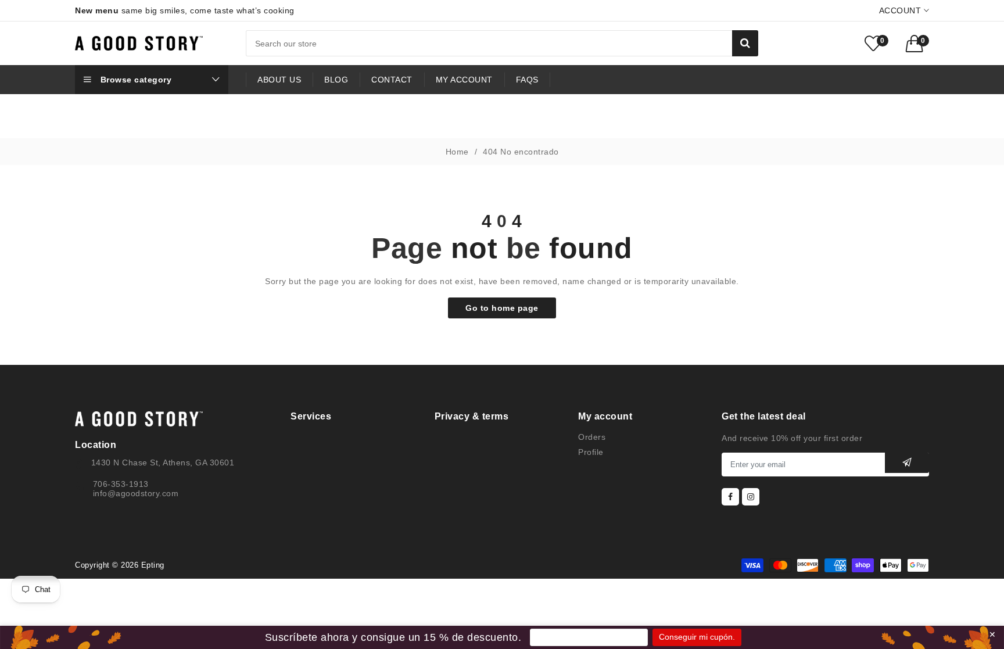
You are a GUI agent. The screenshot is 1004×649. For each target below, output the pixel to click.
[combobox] (502, 43)
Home (457, 151)
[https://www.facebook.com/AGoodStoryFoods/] (730, 496)
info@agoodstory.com (136, 493)
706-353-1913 (121, 484)
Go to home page (502, 308)
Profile (591, 452)
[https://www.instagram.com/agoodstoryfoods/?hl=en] (750, 496)
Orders (591, 437)
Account (901, 10)
